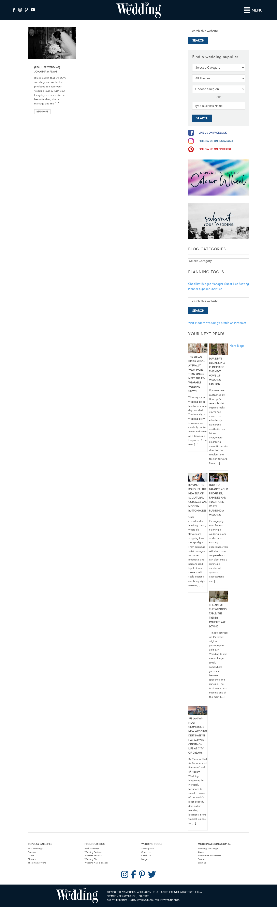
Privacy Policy (127, 896)
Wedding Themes (93, 855)
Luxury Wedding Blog (141, 900)
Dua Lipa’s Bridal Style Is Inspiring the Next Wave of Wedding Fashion (217, 371)
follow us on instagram (216, 141)
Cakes (31, 855)
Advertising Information (209, 855)
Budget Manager (212, 284)
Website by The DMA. (191, 892)
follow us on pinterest (215, 149)
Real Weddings (35, 848)
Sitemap (202, 862)
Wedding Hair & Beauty (96, 862)
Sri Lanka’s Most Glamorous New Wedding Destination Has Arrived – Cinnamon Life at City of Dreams (197, 735)
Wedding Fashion (93, 852)
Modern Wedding (77, 895)
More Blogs (237, 346)
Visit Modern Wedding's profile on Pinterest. (217, 323)
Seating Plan (147, 848)
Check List (146, 855)
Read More (42, 111)
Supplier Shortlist (210, 289)
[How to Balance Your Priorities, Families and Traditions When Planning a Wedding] (218, 478)
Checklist (194, 284)
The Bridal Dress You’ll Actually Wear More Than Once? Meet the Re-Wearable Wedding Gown (196, 374)
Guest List (231, 284)
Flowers (32, 859)
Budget (144, 859)
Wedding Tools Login (208, 848)
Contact (202, 859)
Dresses (32, 852)
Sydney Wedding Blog (167, 900)
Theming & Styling (37, 862)
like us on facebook (213, 132)
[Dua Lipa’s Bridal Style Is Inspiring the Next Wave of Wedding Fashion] (218, 349)
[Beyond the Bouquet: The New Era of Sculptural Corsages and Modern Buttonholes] (197, 478)
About (201, 852)
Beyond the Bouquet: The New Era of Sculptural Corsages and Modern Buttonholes (197, 497)
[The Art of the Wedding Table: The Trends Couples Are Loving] (218, 597)
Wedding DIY (91, 859)
